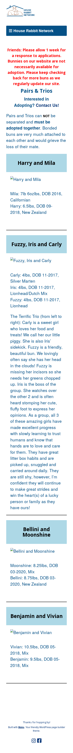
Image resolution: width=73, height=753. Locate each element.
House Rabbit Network (33, 30)
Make (21, 727)
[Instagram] (34, 740)
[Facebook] (39, 740)
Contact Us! (47, 105)
